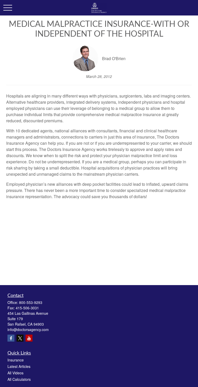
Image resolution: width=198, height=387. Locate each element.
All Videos (15, 372)
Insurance (15, 359)
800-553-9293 (30, 302)
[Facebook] (10, 338)
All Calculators (19, 379)
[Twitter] (19, 338)
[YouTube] (29, 338)
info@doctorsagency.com (28, 329)
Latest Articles (18, 366)
